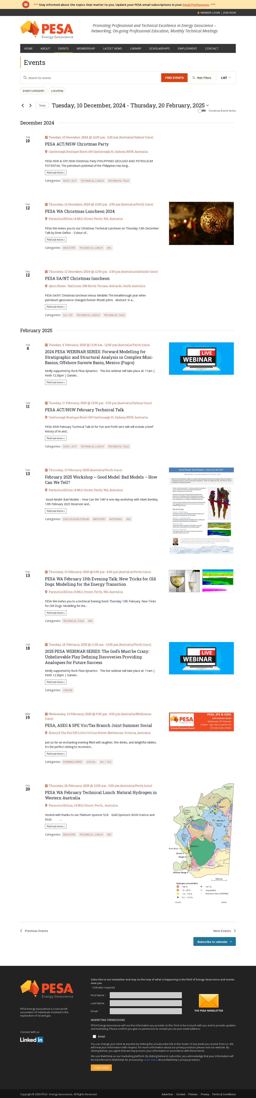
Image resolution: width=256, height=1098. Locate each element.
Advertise (167, 1094)
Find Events (174, 78)
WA (109, 248)
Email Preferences (196, 5)
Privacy (205, 1094)
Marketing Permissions (108, 1020)
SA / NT (67, 315)
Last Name (97, 1003)
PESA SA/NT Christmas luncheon (77, 278)
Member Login (210, 12)
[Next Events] (30, 105)
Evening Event (72, 762)
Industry (69, 248)
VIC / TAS (105, 762)
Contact (180, 1094)
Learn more (151, 1059)
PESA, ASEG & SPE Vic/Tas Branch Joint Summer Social (98, 725)
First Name (99, 995)
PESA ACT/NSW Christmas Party (77, 144)
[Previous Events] (22, 105)
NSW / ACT (70, 180)
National (115, 519)
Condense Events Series (222, 110)
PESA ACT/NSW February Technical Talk (84, 409)
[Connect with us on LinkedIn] (32, 1040)
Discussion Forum (76, 519)
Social (91, 762)
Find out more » (56, 172)
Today (42, 105)
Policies (193, 1094)
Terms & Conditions (224, 1094)
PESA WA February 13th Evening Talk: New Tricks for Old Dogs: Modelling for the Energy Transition (100, 581)
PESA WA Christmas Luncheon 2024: (80, 211)
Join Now (229, 12)
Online (67, 690)
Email (95, 1011)
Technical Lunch (92, 180)
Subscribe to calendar (212, 942)
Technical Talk (118, 180)
